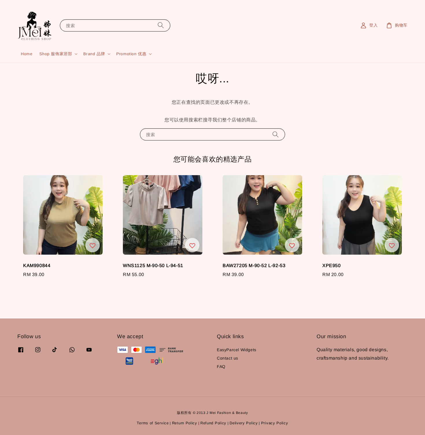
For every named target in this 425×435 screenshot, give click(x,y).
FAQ (221, 366)
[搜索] (160, 25)
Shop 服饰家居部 (55, 53)
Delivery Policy (244, 423)
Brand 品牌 (94, 53)
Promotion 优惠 (131, 53)
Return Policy (184, 423)
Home (26, 53)
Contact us (227, 358)
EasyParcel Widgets (236, 349)
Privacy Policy (274, 423)
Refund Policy (213, 423)
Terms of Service (153, 423)
